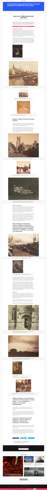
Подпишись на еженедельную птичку (23, 446)
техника (23, 442)
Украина (25, 442)
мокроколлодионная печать (17, 442)
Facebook (23, 26)
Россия (20, 442)
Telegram (25, 26)
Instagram (28, 26)
